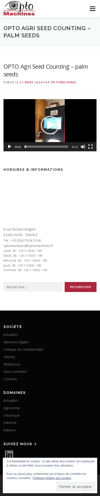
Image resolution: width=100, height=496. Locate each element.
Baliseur (9, 430)
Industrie (10, 422)
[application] (50, 125)
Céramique (11, 415)
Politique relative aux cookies (52, 478)
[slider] (46, 147)
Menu (92, 9)
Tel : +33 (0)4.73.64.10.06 (22, 240)
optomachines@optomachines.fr (28, 245)
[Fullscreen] (90, 146)
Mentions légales (16, 342)
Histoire (9, 357)
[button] (50, 125)
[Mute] (83, 146)
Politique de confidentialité (23, 349)
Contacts (10, 379)
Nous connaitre (15, 371)
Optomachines (64, 82)
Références (11, 364)
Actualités (10, 334)
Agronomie (11, 408)
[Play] (9, 146)
